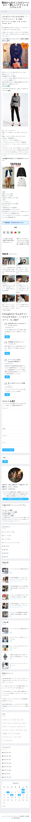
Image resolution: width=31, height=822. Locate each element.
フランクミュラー (7, 737)
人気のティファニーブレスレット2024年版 (14, 699)
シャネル (13, 719)
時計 (6, 546)
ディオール (6, 730)
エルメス (12, 730)
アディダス (19, 730)
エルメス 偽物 (6, 86)
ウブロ (25, 730)
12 (11, 795)
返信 (7, 336)
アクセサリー (8, 532)
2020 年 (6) (6, 773)
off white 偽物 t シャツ (8, 514)
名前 (4, 428)
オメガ (4, 726)
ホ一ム (4, 816)
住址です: (4, 489)
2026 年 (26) (7, 752)
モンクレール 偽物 (7, 510)
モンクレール (17, 723)
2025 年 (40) (7, 756)
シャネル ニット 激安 (8, 515)
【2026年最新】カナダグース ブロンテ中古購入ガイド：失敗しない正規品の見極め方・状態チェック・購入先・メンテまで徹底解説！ (22, 289)
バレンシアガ (17, 737)
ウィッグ (7, 535)
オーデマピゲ (16, 733)
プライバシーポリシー (13, 816)
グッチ (10, 733)
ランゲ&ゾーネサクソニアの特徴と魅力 (13, 686)
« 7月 (3, 806)
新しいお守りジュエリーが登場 (16, 383)
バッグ (6, 539)
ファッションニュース (11, 542)
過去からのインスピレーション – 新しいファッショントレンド (15, 4)
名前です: (4, 484)
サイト (4, 442)
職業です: (4, 487)
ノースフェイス (12, 726)
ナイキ (4, 723)
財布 (5, 553)
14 (19, 795)
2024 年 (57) (7, 759)
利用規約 (22, 816)
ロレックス (20, 719)
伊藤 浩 (14, 21)
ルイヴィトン (6, 719)
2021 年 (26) (7, 770)
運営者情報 (17, 818)
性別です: (22, 484)
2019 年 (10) (7, 777)
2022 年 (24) (7, 766)
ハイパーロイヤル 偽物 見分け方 (19, 569)
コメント (5, 408)
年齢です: (14, 484)
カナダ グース (21, 726)
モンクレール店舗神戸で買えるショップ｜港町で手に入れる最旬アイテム (22, 306)
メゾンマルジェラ (7, 740)
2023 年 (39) (7, 763)
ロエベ (24, 723)
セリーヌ (10, 723)
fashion (5, 733)
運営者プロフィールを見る (15, 499)
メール (4, 435)
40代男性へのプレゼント (15, 342)
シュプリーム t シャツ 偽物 (9, 512)
